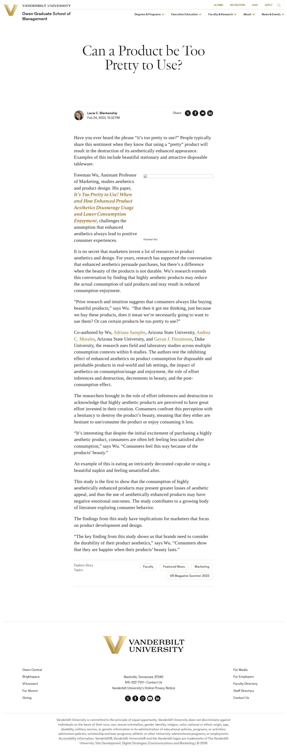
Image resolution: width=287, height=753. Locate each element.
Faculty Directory (245, 684)
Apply (268, 5)
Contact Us (241, 698)
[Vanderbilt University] (143, 645)
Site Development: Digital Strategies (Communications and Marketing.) (145, 743)
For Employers (243, 677)
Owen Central (32, 670)
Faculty (148, 567)
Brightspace (31, 677)
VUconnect (30, 684)
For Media (240, 670)
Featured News (174, 567)
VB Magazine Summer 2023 (189, 576)
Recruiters (237, 5)
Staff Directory (243, 691)
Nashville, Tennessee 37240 (143, 677)
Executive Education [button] (184, 14)
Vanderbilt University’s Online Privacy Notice (143, 688)
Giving (26, 698)
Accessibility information (76, 738)
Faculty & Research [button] (220, 14)
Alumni (218, 5)
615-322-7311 (134, 682)
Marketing (202, 567)
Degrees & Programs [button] (148, 14)
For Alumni (30, 691)
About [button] (247, 14)
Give (255, 5)
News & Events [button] (271, 14)
